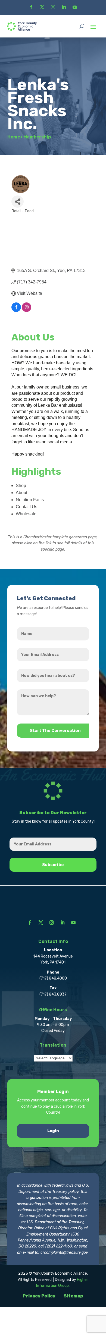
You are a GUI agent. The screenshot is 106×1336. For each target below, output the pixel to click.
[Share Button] (17, 201)
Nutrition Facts (30, 499)
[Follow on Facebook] (31, 7)
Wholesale (26, 513)
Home (13, 137)
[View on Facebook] (16, 310)
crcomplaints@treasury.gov (64, 1252)
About (21, 492)
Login (53, 1131)
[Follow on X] (42, 7)
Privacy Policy (39, 1296)
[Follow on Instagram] (53, 7)
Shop (21, 485)
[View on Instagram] (26, 310)
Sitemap (73, 1296)
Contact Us (26, 506)
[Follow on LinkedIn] (64, 7)
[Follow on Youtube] (74, 7)
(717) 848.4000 (53, 978)
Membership (37, 137)
